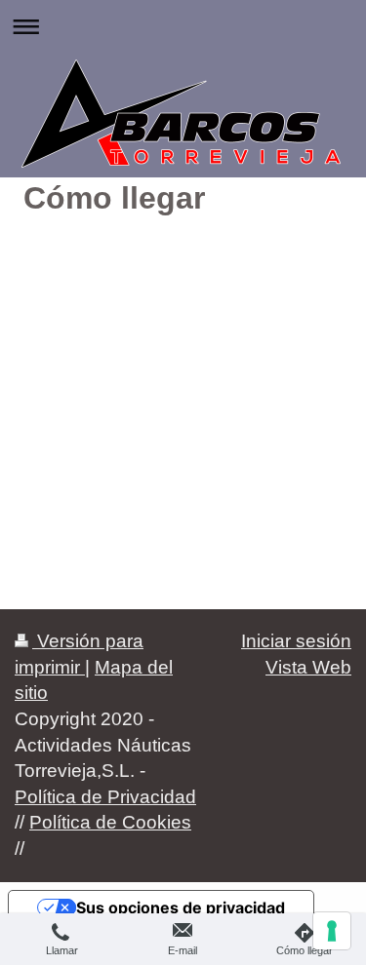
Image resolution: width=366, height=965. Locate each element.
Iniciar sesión (296, 641)
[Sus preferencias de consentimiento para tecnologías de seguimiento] (331, 930)
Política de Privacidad (105, 797)
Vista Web (308, 667)
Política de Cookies (110, 822)
